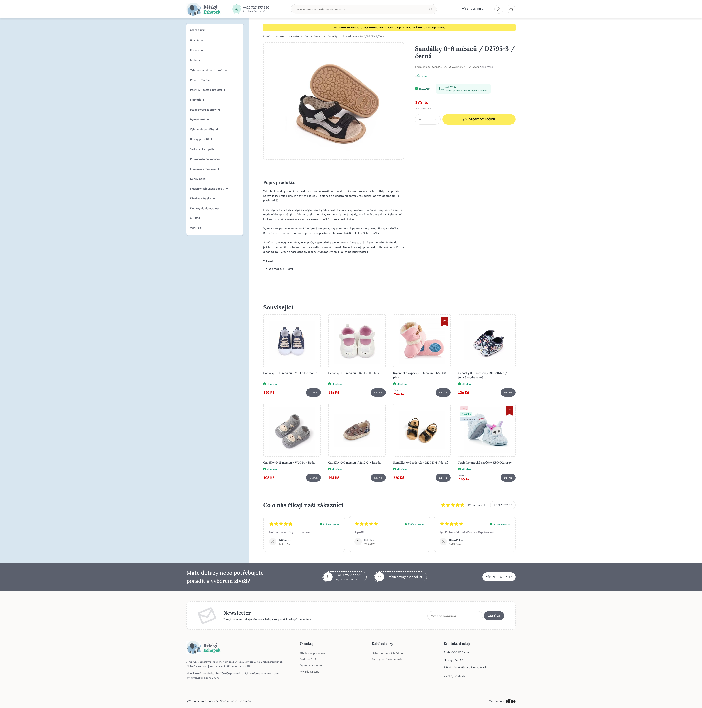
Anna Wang (486, 66)
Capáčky (332, 36)
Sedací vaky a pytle (202, 149)
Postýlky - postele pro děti (206, 90)
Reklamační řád (309, 659)
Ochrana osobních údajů (387, 653)
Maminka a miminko (203, 169)
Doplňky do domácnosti (205, 208)
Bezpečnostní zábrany (203, 109)
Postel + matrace (200, 80)
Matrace (195, 60)
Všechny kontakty (499, 577)
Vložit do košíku (482, 119)
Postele (194, 50)
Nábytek (195, 100)
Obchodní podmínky (312, 653)
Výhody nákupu (310, 672)
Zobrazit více (503, 505)
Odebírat (494, 616)
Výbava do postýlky (202, 129)
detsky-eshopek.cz (207, 701)
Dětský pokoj (198, 179)
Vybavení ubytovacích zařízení (208, 70)
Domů (266, 36)
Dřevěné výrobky (200, 198)
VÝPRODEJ (196, 228)
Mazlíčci (195, 218)
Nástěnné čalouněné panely (207, 188)
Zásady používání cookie (387, 659)
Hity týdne (196, 40)
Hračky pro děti (199, 139)
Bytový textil (197, 119)
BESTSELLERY (197, 30)
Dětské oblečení (313, 36)
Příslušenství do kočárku (205, 159)
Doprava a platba (311, 665)
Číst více (422, 76)
